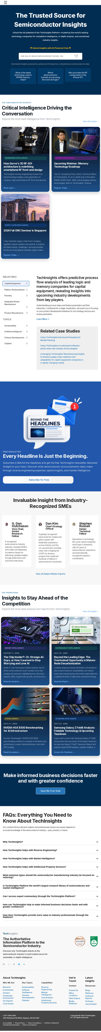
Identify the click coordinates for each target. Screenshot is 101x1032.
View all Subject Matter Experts (50, 574)
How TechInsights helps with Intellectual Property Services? (34, 867)
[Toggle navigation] (6, 2)
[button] (21, 1025)
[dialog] (20, 1007)
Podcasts (89, 1001)
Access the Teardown (64, 752)
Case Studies (91, 1004)
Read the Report (62, 681)
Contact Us (73, 990)
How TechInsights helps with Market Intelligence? (29, 859)
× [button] (37, 987)
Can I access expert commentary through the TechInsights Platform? (39, 896)
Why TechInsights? (13, 842)
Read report (10, 188)
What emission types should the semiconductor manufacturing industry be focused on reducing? (48, 876)
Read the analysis (12, 752)
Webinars (89, 993)
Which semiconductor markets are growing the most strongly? (50, 76)
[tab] (15, 283)
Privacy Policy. (31, 1022)
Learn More (41, 319)
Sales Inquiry (74, 998)
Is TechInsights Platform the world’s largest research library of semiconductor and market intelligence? (46, 887)
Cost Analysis (47, 998)
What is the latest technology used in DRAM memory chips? (23, 76)
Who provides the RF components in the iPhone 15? (77, 75)
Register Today (62, 188)
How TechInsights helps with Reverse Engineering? (30, 850)
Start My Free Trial (50, 791)
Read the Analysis (13, 681)
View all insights (91, 121)
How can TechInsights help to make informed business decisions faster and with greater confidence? (45, 906)
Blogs (87, 990)
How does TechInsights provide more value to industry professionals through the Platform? (45, 916)
